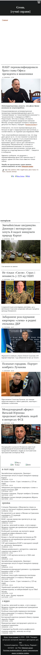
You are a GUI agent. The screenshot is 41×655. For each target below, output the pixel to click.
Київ (9, 169)
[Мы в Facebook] (12, 465)
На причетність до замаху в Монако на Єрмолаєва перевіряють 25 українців (20, 514)
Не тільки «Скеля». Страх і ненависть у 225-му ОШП (18, 274)
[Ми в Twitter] (20, 176)
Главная (5, 20)
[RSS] (27, 176)
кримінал (13, 169)
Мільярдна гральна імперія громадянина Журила (19, 497)
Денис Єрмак (32, 169)
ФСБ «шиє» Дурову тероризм (12, 595)
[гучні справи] (13, 637)
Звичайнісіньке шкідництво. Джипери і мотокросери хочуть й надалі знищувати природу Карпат (19, 230)
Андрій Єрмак (24, 169)
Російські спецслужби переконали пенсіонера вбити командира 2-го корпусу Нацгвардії (18, 576)
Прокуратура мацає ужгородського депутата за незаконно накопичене (18, 624)
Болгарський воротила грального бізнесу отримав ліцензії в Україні (20, 618)
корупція (8, 171)
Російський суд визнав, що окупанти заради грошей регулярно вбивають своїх (17, 532)
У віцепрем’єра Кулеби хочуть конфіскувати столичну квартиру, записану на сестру (17, 630)
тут (20, 642)
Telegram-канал (27, 648)
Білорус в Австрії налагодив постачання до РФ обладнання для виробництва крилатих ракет (18, 538)
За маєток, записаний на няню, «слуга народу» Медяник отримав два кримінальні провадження (19, 526)
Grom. (20, 7)
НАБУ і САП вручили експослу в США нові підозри (18, 556)
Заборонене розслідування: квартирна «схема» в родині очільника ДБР (19, 320)
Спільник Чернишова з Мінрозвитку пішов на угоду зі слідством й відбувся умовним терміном (19, 508)
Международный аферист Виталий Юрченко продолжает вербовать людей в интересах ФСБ (20, 414)
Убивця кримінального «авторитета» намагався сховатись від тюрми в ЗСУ (19, 550)
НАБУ (18, 169)
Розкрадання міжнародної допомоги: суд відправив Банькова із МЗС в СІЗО (20, 570)
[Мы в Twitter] (19, 465)
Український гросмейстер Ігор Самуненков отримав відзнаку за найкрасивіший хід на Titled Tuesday (19, 589)
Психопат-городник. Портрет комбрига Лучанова (20, 365)
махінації (14, 171)
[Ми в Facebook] (12, 176)
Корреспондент (31, 124)
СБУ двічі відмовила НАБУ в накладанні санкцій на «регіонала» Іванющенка (19, 544)
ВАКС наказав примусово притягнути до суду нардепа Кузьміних (18, 520)
